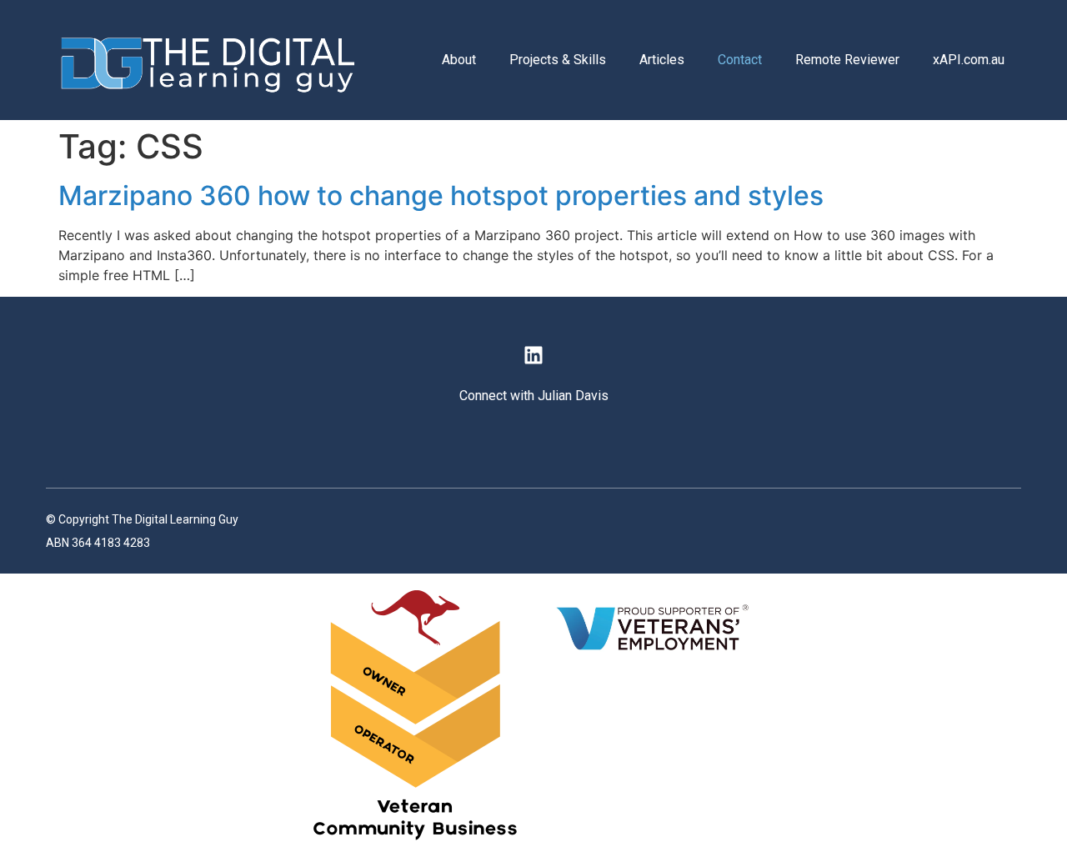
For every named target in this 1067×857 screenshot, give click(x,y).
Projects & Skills (557, 60)
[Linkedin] (533, 354)
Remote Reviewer (847, 60)
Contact (740, 60)
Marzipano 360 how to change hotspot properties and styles (441, 195)
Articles (661, 60)
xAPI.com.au (968, 60)
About (459, 60)
